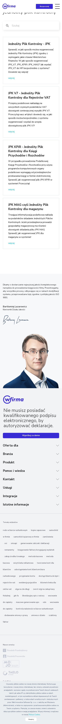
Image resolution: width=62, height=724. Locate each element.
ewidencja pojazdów (28, 582)
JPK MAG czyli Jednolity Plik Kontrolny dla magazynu (28, 207)
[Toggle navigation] (57, 6)
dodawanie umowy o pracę (16, 615)
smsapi (14, 543)
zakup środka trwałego (14, 556)
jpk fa (16, 595)
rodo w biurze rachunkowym (15, 530)
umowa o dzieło (38, 615)
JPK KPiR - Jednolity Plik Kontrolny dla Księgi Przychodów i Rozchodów (26, 151)
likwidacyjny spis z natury (33, 595)
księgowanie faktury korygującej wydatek (36, 550)
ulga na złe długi (22, 589)
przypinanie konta (27, 576)
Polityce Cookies (34, 715)
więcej (11, 78)
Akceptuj (31, 719)
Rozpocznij (44, 6)
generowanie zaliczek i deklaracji (35, 543)
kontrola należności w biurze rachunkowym (34, 609)
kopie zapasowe (38, 530)
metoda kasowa (35, 556)
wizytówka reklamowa (23, 563)
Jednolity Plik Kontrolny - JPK (29, 44)
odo (44, 602)
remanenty (9, 550)
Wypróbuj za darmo (31, 435)
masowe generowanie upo (27, 602)
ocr (5, 543)
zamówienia (48, 537)
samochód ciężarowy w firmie (26, 537)
